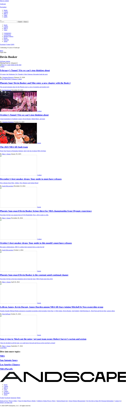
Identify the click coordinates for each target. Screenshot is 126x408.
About (5, 41)
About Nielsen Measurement (77, 401)
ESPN (5, 17)
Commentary (7, 33)
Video (5, 15)
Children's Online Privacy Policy (46, 401)
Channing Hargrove (8, 77)
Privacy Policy (13, 401)
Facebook (3, 44)
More (1, 51)
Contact (6, 391)
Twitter (8, 44)
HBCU (6, 13)
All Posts (2, 61)
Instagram (13, 398)
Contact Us (118, 401)
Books (5, 38)
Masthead (6, 393)
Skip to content (4, 1)
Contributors (7, 35)
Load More (3, 347)
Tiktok (18, 398)
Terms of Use (4, 401)
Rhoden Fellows (8, 36)
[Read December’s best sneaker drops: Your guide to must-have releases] (18, 175)
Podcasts (6, 39)
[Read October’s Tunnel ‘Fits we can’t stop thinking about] (18, 111)
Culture (6, 12)
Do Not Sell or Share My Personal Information (100, 401)
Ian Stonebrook (6, 90)
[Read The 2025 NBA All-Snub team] (18, 143)
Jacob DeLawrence (7, 186)
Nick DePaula (6, 314)
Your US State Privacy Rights (27, 401)
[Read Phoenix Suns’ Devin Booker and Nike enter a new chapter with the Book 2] (8, 79)
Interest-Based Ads (62, 401)
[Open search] (0, 20)
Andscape (3, 4)
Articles (8, 61)
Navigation (3, 7)
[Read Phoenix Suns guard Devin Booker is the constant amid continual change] (18, 271)
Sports (5, 10)
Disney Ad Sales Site (6, 402)
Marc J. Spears (6, 154)
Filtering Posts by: (5, 63)
